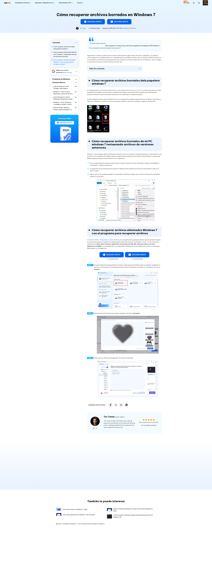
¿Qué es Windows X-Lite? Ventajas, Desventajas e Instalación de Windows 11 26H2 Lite (63, 87)
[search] (199, 3)
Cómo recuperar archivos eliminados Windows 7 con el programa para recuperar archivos (64, 62)
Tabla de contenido (97, 69)
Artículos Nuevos (58, 82)
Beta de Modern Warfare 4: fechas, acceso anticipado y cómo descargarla (63, 109)
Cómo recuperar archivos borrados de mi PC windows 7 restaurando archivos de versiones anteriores (65, 54)
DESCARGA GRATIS (94, 22)
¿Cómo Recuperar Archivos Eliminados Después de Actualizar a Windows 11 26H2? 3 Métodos (63, 98)
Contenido (56, 42)
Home (59, 523)
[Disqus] (106, 463)
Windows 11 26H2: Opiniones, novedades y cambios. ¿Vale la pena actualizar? (62, 103)
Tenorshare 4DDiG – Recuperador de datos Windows (103, 240)
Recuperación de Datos (22, 3)
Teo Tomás (83, 28)
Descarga (186, 2)
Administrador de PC (65, 3)
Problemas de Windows (129, 28)
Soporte (79, 3)
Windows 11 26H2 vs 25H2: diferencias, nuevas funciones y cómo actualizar (62, 93)
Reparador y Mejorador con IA (44, 3)
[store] (194, 3)
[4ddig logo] (7, 2)
